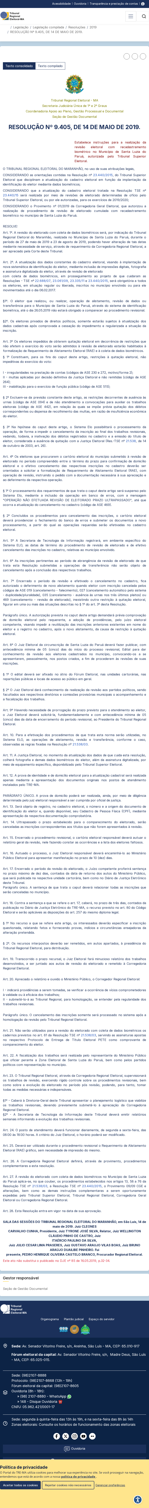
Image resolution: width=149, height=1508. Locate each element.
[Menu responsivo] (130, 16)
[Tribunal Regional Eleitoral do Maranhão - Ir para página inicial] (12, 15)
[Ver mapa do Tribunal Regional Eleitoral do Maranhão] (7, 1346)
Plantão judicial (74, 1319)
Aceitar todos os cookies (20, 1485)
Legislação (21, 27)
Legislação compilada (48, 27)
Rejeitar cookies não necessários (68, 1485)
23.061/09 (60, 281)
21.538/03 (80, 744)
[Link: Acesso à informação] (143, 3)
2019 (93, 27)
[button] (144, 16)
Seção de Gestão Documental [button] (26, 1289)
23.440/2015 (103, 175)
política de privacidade (78, 1476)
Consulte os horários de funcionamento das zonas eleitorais (87, 1424)
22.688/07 (42, 281)
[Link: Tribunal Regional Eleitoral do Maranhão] (13, 1309)
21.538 (131, 441)
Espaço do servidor (101, 1319)
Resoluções (76, 27)
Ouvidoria (80, 3)
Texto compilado (50, 66)
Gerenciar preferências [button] (110, 1485)
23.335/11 (77, 281)
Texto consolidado (19, 66)
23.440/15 (10, 195)
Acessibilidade (61, 3)
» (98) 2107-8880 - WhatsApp (42, 1396)
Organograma (50, 1319)
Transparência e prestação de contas (114, 3)
